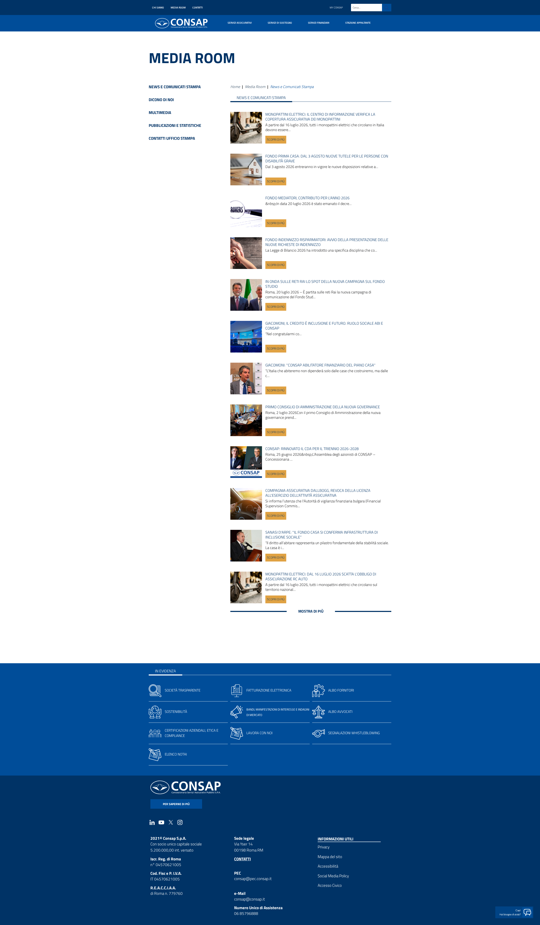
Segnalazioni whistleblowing (354, 733)
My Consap (336, 7)
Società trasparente (182, 690)
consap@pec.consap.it (253, 878)
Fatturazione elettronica (268, 690)
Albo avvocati (340, 711)
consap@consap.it (249, 899)
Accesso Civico (330, 885)
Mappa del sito (330, 856)
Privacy (323, 847)
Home (235, 87)
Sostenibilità (176, 711)
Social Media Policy (333, 876)
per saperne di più (176, 804)
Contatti (197, 7)
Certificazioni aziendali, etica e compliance (191, 733)
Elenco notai (176, 754)
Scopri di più (276, 139)
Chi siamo (158, 7)
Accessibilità (328, 866)
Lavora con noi (259, 733)
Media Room (178, 7)
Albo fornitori (341, 690)
